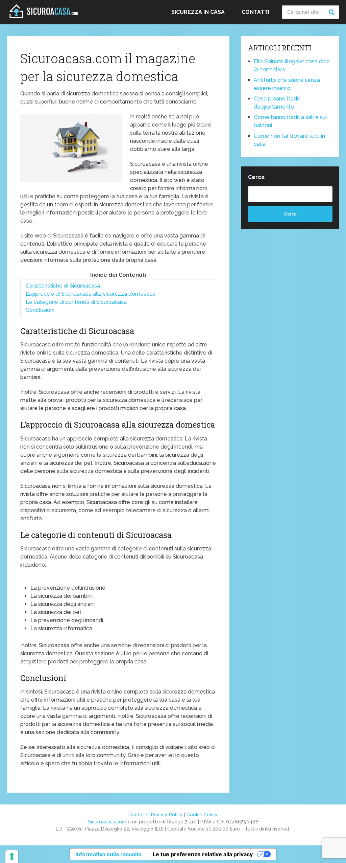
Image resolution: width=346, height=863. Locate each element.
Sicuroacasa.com (107, 821)
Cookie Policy (202, 814)
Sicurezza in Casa (198, 12)
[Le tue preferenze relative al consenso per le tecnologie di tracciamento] (11, 856)
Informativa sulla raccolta (108, 854)
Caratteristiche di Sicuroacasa (63, 285)
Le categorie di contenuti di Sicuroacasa (76, 302)
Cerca (256, 177)
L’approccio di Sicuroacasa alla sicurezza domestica (90, 294)
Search (332, 12)
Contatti (255, 12)
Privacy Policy (167, 814)
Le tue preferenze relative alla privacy (203, 854)
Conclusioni (40, 310)
